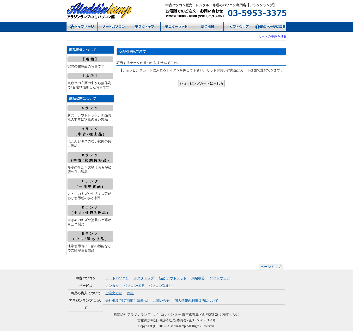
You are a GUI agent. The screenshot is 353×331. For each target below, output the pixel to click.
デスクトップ (144, 278)
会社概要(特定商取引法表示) (126, 300)
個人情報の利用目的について (196, 300)
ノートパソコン (117, 278)
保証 (130, 293)
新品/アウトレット (173, 278)
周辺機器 (198, 278)
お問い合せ (161, 300)
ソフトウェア (220, 278)
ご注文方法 (113, 293)
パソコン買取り (160, 286)
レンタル (112, 286)
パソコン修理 (134, 286)
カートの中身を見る (272, 36)
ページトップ (271, 267)
